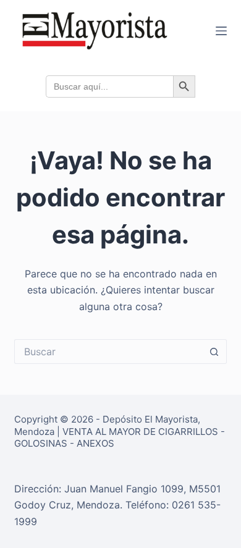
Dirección (36, 489)
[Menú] (221, 30)
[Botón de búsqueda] (214, 351)
